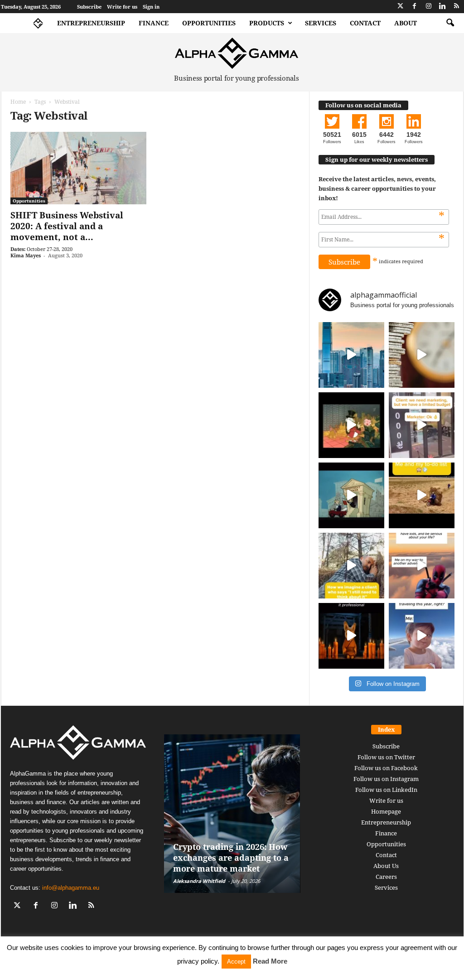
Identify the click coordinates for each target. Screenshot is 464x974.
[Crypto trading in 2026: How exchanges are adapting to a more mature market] (232, 813)
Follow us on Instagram (386, 779)
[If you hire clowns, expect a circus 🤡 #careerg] (421, 425)
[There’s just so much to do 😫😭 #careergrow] (421, 495)
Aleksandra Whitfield (199, 881)
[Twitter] (400, 6)
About (405, 23)
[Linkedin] (442, 6)
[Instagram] (428, 6)
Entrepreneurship (91, 23)
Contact (365, 23)
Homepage (386, 811)
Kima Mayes (25, 255)
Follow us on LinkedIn (386, 790)
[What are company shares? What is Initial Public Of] (351, 495)
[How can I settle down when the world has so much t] (421, 565)
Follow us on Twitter (386, 757)
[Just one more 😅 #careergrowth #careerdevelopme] (421, 636)
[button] (450, 23)
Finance (154, 23)
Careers (386, 877)
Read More (270, 961)
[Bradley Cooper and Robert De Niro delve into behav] (421, 355)
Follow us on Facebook (386, 768)
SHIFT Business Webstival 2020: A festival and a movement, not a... (66, 226)
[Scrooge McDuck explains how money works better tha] (351, 425)
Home (18, 102)
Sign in (151, 6)
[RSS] (456, 6)
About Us (386, 866)
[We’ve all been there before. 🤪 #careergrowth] (351, 565)
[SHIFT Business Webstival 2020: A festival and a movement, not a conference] (78, 168)
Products (266, 23)
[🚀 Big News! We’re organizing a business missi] (351, 355)
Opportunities (209, 23)
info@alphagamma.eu (70, 887)
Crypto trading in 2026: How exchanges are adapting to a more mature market (231, 857)
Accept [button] (236, 961)
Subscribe (89, 6)
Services (320, 23)
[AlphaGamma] (236, 53)
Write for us (122, 6)
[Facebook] (414, 6)
